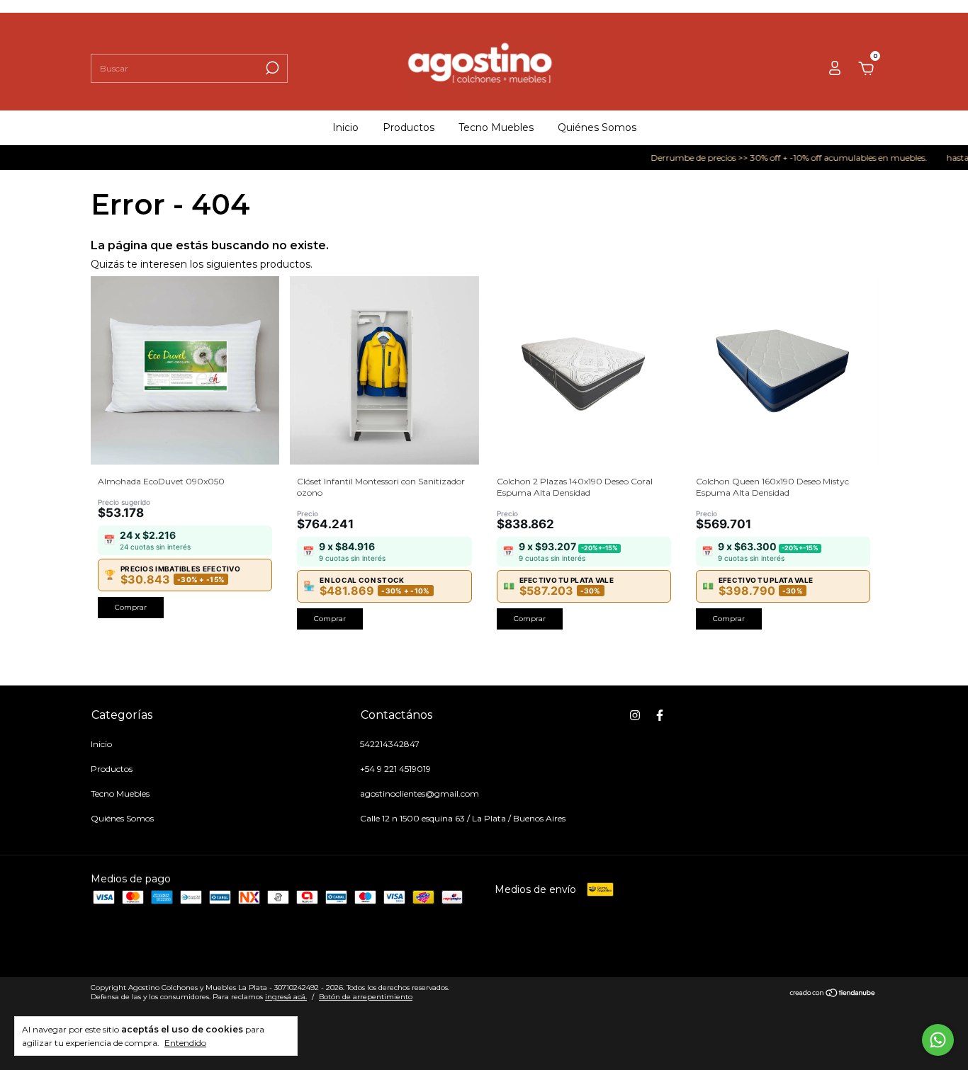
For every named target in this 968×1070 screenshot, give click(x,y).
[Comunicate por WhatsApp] (938, 1040)
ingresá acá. (286, 996)
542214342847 (390, 744)
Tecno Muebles (496, 127)
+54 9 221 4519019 (395, 768)
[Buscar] (271, 68)
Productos (408, 127)
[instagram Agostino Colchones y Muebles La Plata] (635, 715)
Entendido (185, 1042)
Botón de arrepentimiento (365, 996)
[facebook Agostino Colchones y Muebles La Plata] (659, 715)
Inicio (345, 127)
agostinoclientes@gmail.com (419, 793)
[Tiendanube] (833, 993)
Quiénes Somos (597, 127)
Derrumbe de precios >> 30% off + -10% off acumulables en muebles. (775, 157)
